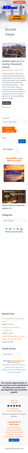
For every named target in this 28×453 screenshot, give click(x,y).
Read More (6, 103)
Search (4, 138)
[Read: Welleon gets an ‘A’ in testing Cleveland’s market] (14, 50)
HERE (10, 208)
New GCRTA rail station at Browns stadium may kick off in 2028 (13, 337)
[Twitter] (11, 406)
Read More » (6, 108)
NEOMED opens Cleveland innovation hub (11, 329)
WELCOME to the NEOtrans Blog (14, 159)
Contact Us (14, 400)
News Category (8, 149)
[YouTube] (17, 406)
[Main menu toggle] (23, 7)
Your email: (5, 118)
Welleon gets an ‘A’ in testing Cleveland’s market (13, 64)
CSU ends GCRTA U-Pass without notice (13, 320)
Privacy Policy (14, 409)
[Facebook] (8, 406)
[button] (19, 2)
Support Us (14, 440)
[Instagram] (14, 406)
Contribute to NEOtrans (14, 423)
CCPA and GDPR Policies (14, 411)
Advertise (14, 403)
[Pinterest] (20, 406)
